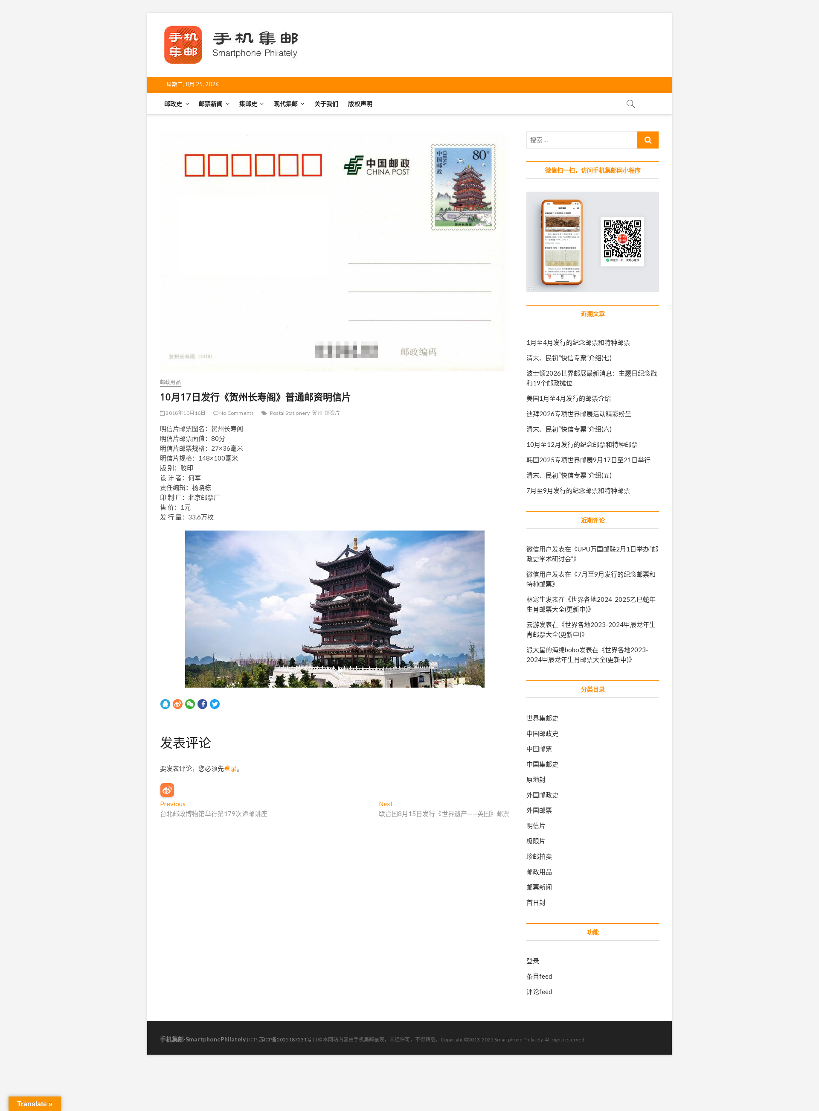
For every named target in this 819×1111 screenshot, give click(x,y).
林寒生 (536, 599)
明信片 (536, 825)
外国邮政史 (542, 795)
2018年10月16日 (185, 413)
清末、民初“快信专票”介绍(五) (569, 475)
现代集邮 (286, 103)
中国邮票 (539, 748)
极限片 (536, 841)
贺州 (317, 413)
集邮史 (248, 103)
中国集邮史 (542, 764)
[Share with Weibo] (178, 703)
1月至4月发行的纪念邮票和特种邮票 (578, 342)
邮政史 (173, 103)
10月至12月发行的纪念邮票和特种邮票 (582, 444)
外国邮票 (539, 810)
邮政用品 (170, 382)
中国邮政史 (542, 733)
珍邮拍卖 (539, 856)
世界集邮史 (542, 718)
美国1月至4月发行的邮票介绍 (568, 398)
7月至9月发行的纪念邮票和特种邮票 (578, 490)
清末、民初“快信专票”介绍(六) (569, 429)
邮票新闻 (211, 103)
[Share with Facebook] (202, 703)
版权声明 (360, 103)
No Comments (236, 413)
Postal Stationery (290, 413)
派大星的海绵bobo (552, 649)
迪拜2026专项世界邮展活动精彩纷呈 (578, 413)
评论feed (539, 991)
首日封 (536, 902)
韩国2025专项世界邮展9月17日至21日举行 (588, 460)
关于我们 (326, 103)
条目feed (539, 976)
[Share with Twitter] (215, 703)
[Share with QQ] (165, 703)
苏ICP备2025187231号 (285, 1039)
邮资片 (332, 413)
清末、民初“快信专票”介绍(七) (569, 358)
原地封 (536, 779)
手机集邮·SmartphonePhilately (203, 1039)
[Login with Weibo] (167, 790)
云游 (532, 624)
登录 (230, 768)
